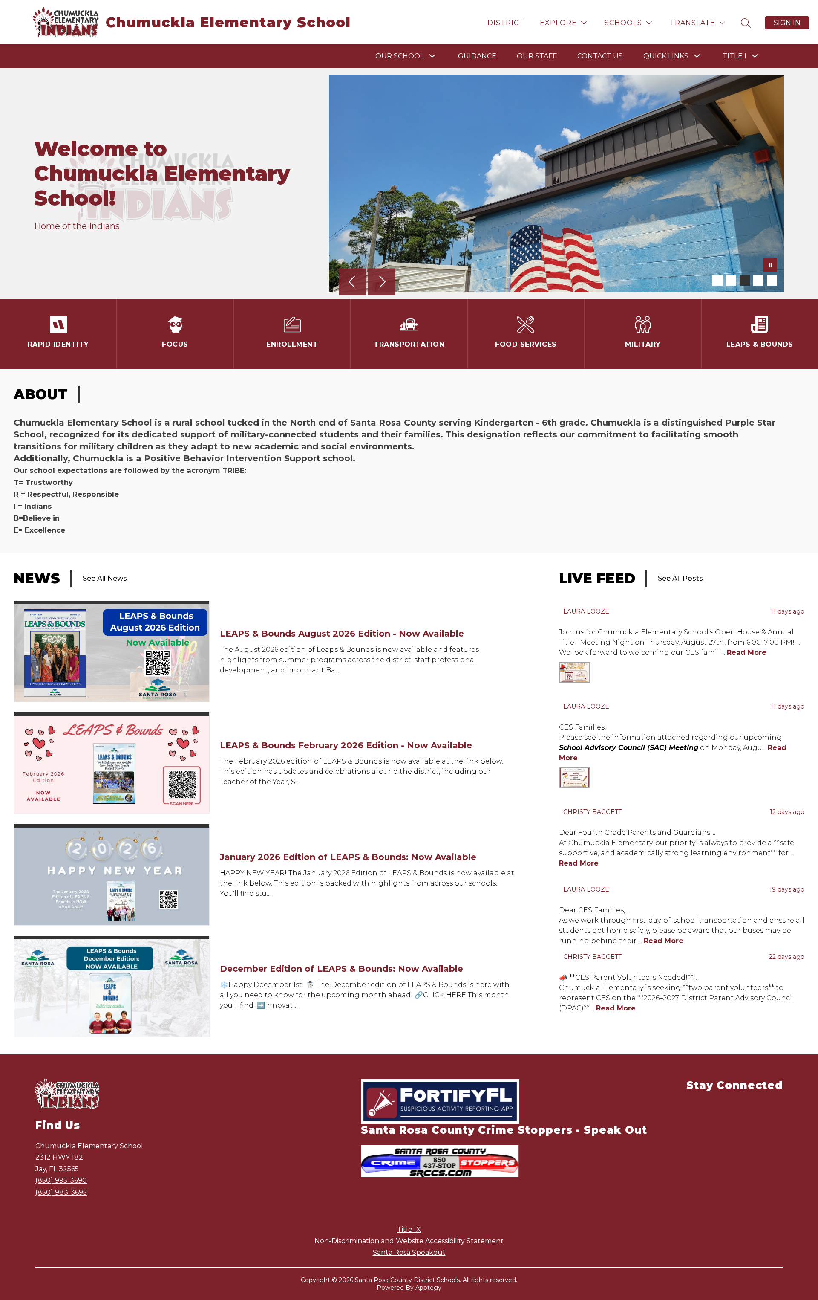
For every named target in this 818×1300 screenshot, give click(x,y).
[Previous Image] (352, 282)
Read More (746, 653)
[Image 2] (731, 280)
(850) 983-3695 (61, 1192)
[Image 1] (717, 280)
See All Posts (680, 578)
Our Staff (537, 56)
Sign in (787, 23)
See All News (105, 578)
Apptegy (428, 1287)
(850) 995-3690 (61, 1180)
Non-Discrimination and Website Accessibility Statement (409, 1241)
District (505, 23)
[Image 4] (758, 280)
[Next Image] (381, 282)
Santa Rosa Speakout (409, 1252)
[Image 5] (772, 280)
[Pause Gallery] (770, 266)
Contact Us (600, 56)
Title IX (409, 1229)
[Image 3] (745, 280)
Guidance (477, 56)
